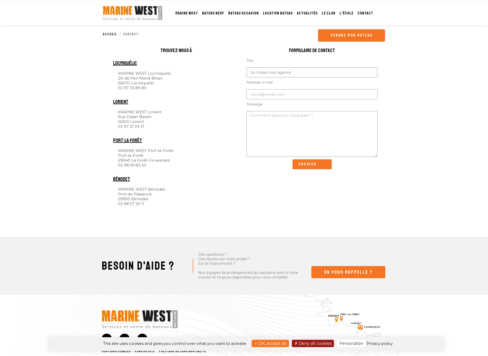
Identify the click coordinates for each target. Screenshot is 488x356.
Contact (365, 13)
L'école (347, 13)
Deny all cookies (314, 343)
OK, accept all (271, 343)
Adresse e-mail (260, 82)
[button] (348, 272)
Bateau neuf (213, 13)
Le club (329, 13)
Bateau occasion (243, 13)
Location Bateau (278, 13)
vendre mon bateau (351, 35)
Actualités (307, 13)
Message (255, 104)
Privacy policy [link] (380, 343)
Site (250, 60)
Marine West (186, 13)
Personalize (351, 343)
